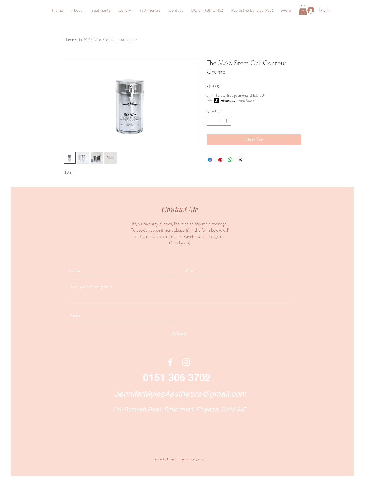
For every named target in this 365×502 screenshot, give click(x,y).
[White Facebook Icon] (170, 362)
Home (69, 39)
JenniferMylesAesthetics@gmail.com (180, 393)
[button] (302, 10)
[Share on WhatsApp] (230, 160)
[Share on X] (240, 160)
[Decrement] (210, 120)
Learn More (245, 100)
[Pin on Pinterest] (220, 160)
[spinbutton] (219, 120)
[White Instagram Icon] (186, 362)
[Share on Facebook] (210, 160)
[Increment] (227, 120)
